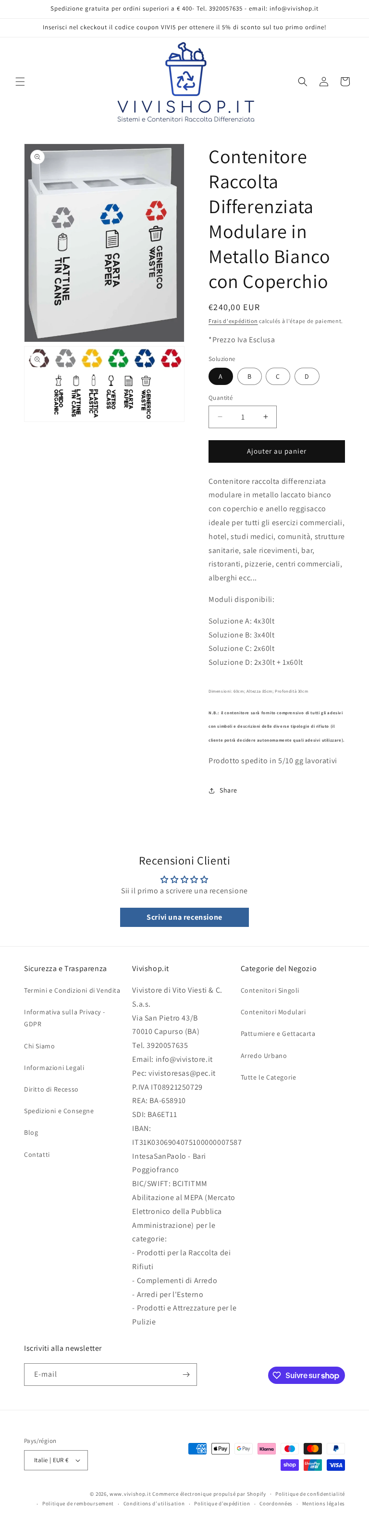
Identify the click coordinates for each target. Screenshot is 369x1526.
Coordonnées (276, 1503)
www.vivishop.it (130, 1493)
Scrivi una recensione (184, 917)
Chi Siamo (39, 1046)
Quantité (221, 398)
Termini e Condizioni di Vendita (72, 990)
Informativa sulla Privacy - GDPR (64, 1018)
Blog (31, 1132)
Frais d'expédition (233, 320)
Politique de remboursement (78, 1503)
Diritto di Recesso (51, 1089)
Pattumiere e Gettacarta (278, 1033)
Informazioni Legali (54, 1067)
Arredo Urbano (264, 1055)
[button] (20, 81)
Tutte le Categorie (268, 1077)
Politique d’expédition (222, 1503)
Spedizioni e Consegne (59, 1110)
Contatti (37, 1154)
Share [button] (228, 790)
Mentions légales (323, 1503)
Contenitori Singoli (270, 990)
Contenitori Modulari (273, 1012)
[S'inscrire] (186, 1374)
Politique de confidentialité (310, 1493)
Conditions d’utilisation (154, 1503)
